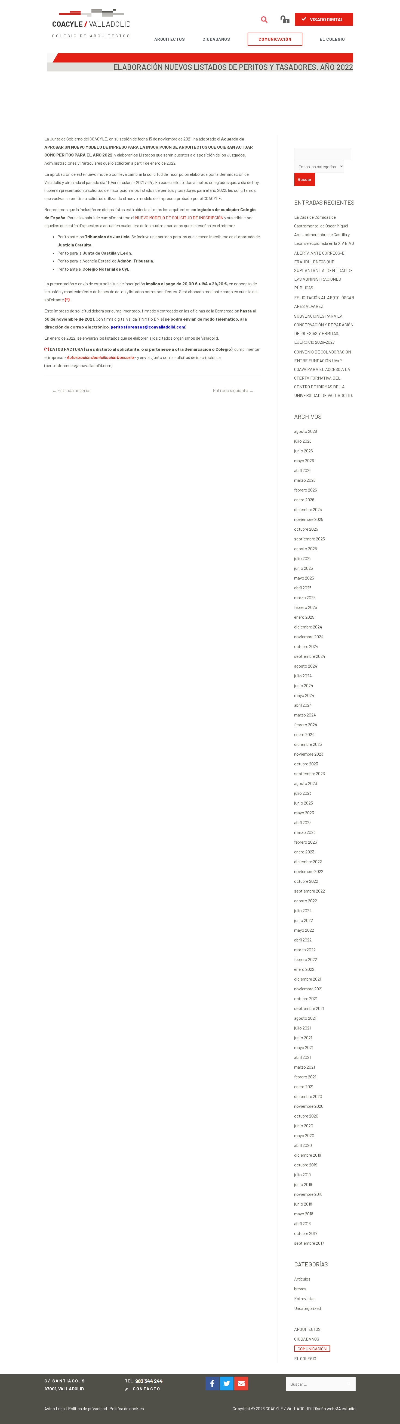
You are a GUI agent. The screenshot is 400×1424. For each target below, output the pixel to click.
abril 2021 (302, 1057)
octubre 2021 (305, 998)
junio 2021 (303, 1037)
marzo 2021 (304, 1066)
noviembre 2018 (308, 1194)
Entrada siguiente (233, 390)
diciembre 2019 (307, 1154)
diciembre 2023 (308, 744)
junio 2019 (303, 1184)
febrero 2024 (305, 724)
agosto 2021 (305, 1018)
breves (300, 1288)
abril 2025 (303, 587)
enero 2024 (304, 734)
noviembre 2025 (308, 519)
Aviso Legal (55, 1408)
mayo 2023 (304, 812)
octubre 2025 (306, 528)
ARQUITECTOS (169, 39)
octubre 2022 (306, 881)
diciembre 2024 (308, 626)
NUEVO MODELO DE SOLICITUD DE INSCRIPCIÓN (179, 217)
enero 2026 (304, 499)
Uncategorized (307, 1308)
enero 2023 (304, 851)
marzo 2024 (305, 714)
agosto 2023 (305, 783)
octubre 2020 (306, 1115)
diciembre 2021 (307, 978)
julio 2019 (302, 1174)
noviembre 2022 (308, 871)
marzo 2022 (305, 949)
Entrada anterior (71, 390)
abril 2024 (303, 705)
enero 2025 (304, 616)
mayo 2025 (304, 577)
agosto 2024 (305, 665)
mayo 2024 (304, 695)
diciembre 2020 (308, 1096)
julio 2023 (303, 793)
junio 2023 (303, 802)
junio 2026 (303, 450)
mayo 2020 (304, 1135)
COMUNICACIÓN (275, 39)
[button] (324, 19)
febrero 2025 (305, 607)
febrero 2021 (305, 1076)
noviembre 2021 (308, 988)
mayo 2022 (304, 929)
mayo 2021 (303, 1047)
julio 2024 (303, 675)
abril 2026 (303, 470)
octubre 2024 (306, 646)
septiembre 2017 (309, 1242)
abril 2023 (303, 822)
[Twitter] (226, 1383)
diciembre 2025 (308, 509)
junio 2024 (303, 685)
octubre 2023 (306, 763)
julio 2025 (303, 558)
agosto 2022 (305, 900)
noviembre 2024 (309, 636)
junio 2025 (303, 568)
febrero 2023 (305, 841)
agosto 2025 (305, 548)
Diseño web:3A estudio (334, 1408)
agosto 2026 (305, 431)
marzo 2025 (305, 597)
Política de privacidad (87, 1408)
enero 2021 (303, 1086)
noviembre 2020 (309, 1106)
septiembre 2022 (309, 890)
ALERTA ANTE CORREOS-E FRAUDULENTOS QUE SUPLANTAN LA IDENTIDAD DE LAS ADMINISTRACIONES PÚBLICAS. (323, 270)
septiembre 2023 (309, 773)
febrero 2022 (305, 959)
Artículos (302, 1278)
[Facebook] (212, 1383)
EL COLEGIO (332, 39)
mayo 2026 (304, 460)
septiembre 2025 (309, 538)
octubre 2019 (305, 1164)
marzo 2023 (305, 832)
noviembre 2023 (308, 753)
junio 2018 (303, 1203)
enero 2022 (304, 969)
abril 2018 (302, 1223)
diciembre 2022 (308, 861)
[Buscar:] (321, 1384)
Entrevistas (305, 1298)
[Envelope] (241, 1383)
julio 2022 (303, 910)
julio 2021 (302, 1027)
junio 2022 (303, 920)
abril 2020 (303, 1145)
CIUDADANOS (216, 39)
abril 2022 (303, 939)
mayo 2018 (303, 1213)
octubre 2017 (305, 1233)
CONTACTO (145, 1388)
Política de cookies (126, 1408)
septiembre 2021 (309, 1008)
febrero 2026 (305, 489)
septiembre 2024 (309, 656)
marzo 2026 (305, 480)
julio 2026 (303, 440)
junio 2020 (303, 1125)
